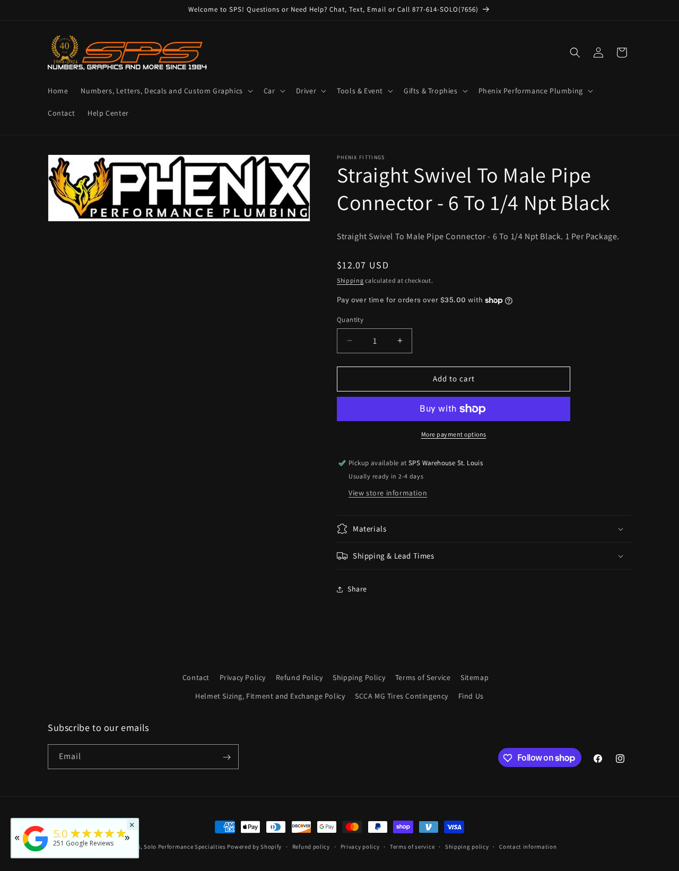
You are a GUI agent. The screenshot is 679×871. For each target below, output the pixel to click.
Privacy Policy (243, 677)
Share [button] (357, 589)
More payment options (453, 434)
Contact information (527, 846)
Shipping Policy (359, 677)
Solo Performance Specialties (185, 846)
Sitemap (474, 677)
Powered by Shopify (254, 846)
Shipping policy (467, 846)
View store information (388, 493)
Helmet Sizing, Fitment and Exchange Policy (270, 696)
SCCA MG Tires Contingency (401, 696)
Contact (196, 677)
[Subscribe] (226, 757)
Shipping (350, 280)
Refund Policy (299, 677)
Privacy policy (360, 846)
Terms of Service (423, 677)
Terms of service (412, 846)
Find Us (471, 696)
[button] (165, 91)
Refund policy (311, 846)
